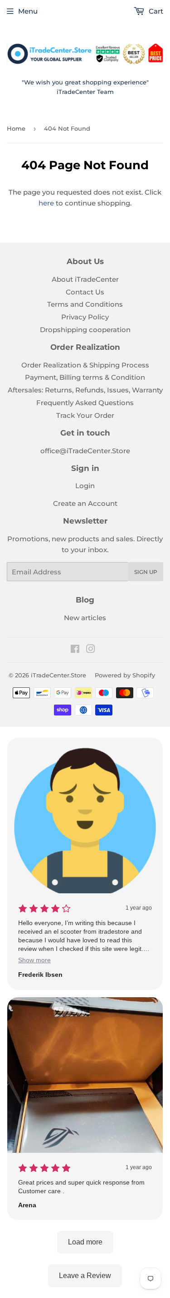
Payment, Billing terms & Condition (85, 377)
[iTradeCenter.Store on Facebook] (75, 650)
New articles (85, 617)
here (46, 203)
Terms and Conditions (85, 304)
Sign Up (145, 571)
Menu (28, 11)
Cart (155, 11)
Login (85, 485)
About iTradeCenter (85, 279)
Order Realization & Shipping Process (85, 365)
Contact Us (85, 292)
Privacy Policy (85, 317)
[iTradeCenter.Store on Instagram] (90, 650)
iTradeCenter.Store (58, 675)
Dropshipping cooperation (85, 329)
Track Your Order (85, 415)
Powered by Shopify (125, 675)
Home (16, 128)
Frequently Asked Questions (85, 402)
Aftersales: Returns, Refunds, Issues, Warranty (85, 390)
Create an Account (85, 503)
